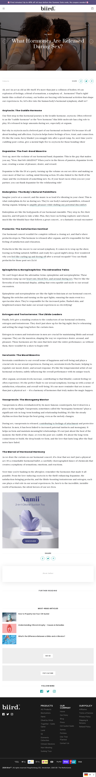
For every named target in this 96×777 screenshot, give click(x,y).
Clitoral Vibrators (48, 744)
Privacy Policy (84, 716)
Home (62, 711)
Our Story (64, 715)
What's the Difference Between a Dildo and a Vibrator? (41, 636)
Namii (43, 716)
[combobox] (89, 774)
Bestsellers (46, 713)
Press (62, 722)
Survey (63, 729)
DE (90, 775)
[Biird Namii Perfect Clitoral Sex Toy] (48, 520)
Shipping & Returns (83, 721)
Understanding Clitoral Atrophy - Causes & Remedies (41, 625)
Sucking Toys (46, 751)
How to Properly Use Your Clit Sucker (33, 614)
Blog (62, 718)
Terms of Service (86, 713)
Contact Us (64, 743)
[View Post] (9, 617)
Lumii (43, 730)
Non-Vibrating (46, 747)
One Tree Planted (64, 738)
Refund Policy (84, 726)
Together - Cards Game (48, 725)
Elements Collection (45, 739)
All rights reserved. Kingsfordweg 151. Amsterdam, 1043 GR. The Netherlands (36, 768)
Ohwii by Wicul (47, 720)
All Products (46, 709)
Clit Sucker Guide (67, 726)
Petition (63, 733)
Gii (42, 734)
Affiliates (83, 709)
